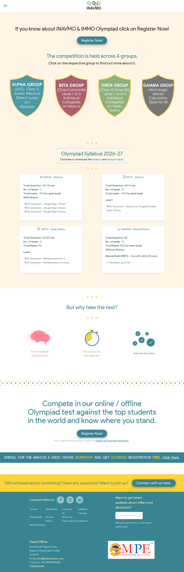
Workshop (52, 509)
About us (67, 517)
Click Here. (171, 457)
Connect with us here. (153, 483)
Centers (82, 513)
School (33, 509)
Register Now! (92, 40)
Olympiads (35, 517)
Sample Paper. (115, 159)
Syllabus (97, 159)
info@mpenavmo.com (50, 558)
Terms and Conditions (75, 521)
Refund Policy (37, 524)
